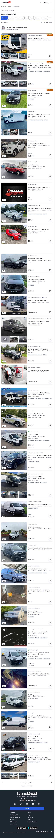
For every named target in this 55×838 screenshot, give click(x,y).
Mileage (45, 18)
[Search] (3, 10)
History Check (13, 819)
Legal (3, 832)
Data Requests (14, 821)
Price (31, 18)
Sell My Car (31, 817)
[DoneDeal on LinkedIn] (33, 804)
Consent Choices (32, 821)
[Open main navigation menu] (51, 2)
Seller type (37, 18)
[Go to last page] (51, 782)
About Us (12, 812)
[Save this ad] (50, 56)
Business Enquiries (15, 817)
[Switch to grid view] (41, 22)
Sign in (27, 808)
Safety (29, 819)
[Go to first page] (2, 782)
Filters (5, 18)
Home (9, 6)
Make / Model (19, 18)
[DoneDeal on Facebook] (15, 804)
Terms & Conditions (21, 832)
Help (29, 815)
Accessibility (13, 824)
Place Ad (46, 2)
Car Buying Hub (14, 815)
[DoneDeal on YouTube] (27, 804)
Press (29, 812)
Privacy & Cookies (10, 832)
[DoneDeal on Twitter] (21, 804)
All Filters (50, 17)
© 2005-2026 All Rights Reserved (44, 831)
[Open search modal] (41, 2)
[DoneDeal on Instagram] (39, 804)
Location (11, 18)
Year (26, 18)
